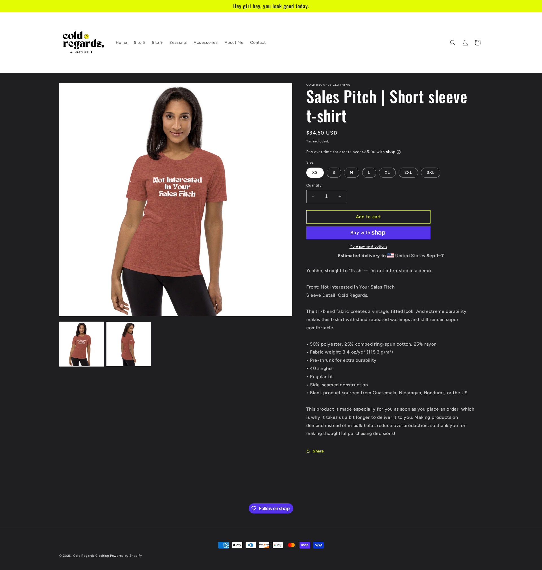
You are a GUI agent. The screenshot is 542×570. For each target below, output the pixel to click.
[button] (453, 42)
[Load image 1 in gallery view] (81, 344)
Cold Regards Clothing (91, 556)
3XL (430, 172)
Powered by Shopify (126, 556)
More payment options (368, 246)
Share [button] (318, 451)
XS (315, 172)
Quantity (314, 185)
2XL (408, 172)
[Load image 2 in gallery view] (128, 344)
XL (387, 172)
